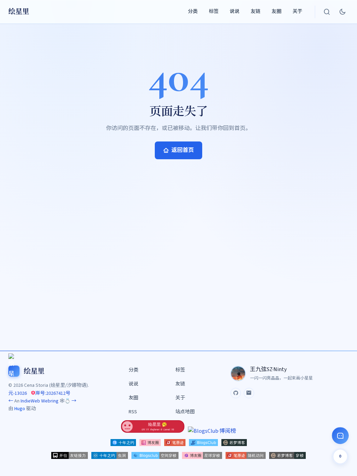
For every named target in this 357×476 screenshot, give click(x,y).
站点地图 (185, 411)
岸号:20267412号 (52, 393)
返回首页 (183, 150)
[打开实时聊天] (340, 435)
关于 (297, 11)
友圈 (276, 11)
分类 (193, 11)
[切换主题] (342, 12)
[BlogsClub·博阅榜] (212, 431)
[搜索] (327, 12)
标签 (214, 11)
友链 (255, 11)
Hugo (19, 408)
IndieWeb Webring (40, 401)
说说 (235, 11)
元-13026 (17, 393)
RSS (133, 411)
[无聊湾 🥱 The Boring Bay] (152, 431)
